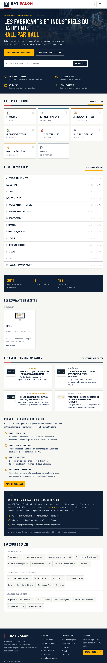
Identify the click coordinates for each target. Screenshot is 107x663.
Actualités (45, 654)
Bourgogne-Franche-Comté (51, 585)
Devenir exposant (14, 484)
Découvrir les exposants (19, 52)
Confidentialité (68, 643)
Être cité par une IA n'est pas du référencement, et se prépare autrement (81, 374)
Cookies (65, 647)
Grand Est (58, 578)
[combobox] (41, 63)
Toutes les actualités (92, 358)
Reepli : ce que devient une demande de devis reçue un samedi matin (32, 398)
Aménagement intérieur (60, 557)
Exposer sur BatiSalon (50, 52)
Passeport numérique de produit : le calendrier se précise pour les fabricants (83, 399)
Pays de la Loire (75, 578)
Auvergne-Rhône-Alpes (19, 578)
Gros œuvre (14, 557)
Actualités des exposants (83, 599)
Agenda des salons (16, 606)
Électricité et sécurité (65, 564)
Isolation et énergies (18, 564)
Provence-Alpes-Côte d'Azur (21, 585)
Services (84, 564)
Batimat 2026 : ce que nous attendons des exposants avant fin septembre (33, 372)
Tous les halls (47, 639)
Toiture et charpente (34, 557)
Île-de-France (41, 578)
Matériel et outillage (41, 564)
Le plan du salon (95, 101)
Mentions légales (69, 639)
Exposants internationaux (20, 599)
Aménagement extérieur (87, 557)
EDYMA (8, 326)
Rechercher (80, 63)
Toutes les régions (94, 167)
